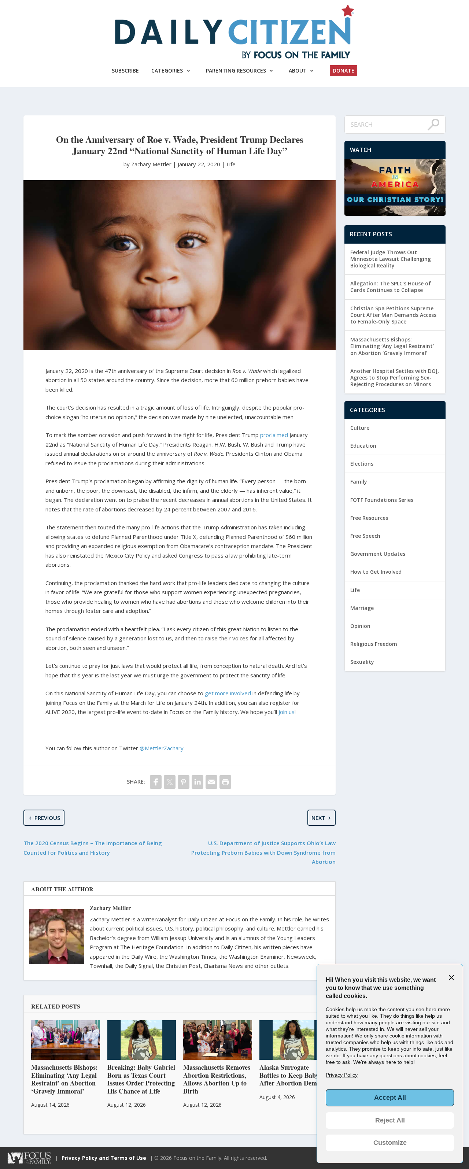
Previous (47, 817)
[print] (225, 782)
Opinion (360, 625)
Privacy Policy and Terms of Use (104, 1157)
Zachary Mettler (110, 907)
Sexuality (362, 661)
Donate (343, 70)
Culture (359, 427)
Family (358, 481)
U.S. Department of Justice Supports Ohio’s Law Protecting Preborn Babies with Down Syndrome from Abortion (263, 852)
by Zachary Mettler (148, 164)
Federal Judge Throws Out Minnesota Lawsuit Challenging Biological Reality (390, 259)
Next (318, 817)
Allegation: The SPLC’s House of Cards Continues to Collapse (390, 286)
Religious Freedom (373, 643)
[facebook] (156, 782)
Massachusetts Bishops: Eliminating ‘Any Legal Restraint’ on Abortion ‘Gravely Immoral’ (392, 346)
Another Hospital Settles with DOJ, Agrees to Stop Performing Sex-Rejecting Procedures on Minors (394, 377)
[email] (211, 782)
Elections (361, 463)
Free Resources (369, 517)
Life (231, 164)
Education (363, 445)
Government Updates (377, 553)
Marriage (362, 607)
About (298, 70)
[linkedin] (197, 782)
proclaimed (274, 435)
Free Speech (365, 535)
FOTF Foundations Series (381, 499)
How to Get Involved (376, 571)
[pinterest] (183, 782)
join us (286, 711)
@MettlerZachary (162, 748)
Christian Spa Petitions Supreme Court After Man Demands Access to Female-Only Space (393, 315)
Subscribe (125, 70)
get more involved (228, 693)
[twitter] (170, 782)
